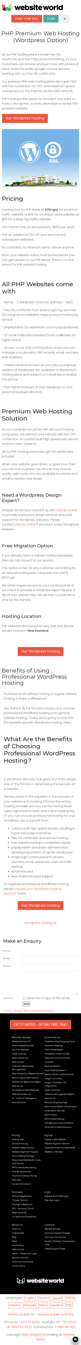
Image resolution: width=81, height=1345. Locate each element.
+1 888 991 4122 (65, 1327)
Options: (8, 998)
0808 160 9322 (21, 1327)
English (30, 1298)
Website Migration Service (57, 1143)
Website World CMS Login (57, 1196)
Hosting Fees (18, 1139)
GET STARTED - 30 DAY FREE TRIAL (40, 1024)
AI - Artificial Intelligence (24, 1098)
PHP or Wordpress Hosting (38, 1010)
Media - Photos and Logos (24, 1253)
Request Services (52, 1229)
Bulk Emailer (18, 1062)
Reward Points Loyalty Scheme (59, 1074)
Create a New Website (55, 1139)
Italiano (14, 1305)
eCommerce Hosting (54, 1119)
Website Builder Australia (55, 1314)
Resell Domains (19, 1212)
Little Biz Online (66, 510)
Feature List (17, 1086)
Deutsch (44, 1298)
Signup (48, 1135)
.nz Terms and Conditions (24, 1216)
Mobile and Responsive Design (26, 1081)
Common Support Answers (57, 1233)
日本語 (69, 1298)
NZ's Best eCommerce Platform (59, 1123)
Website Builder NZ (21, 1041)
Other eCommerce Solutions (58, 1127)
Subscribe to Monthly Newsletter (60, 1147)
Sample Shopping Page (56, 1102)
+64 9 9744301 (29, 1322)
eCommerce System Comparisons (61, 1106)
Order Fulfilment (52, 1090)
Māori (43, 1305)
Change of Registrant (22, 1204)
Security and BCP (20, 1257)
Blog (14, 1237)
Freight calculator (53, 1078)
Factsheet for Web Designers (25, 1090)
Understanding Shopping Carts (59, 1041)
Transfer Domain (20, 1200)
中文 (69, 1305)
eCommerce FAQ (20, 1058)
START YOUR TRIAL (26, 19)
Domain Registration (22, 1196)
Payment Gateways (54, 1045)
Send (26, 1003)
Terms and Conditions (22, 1261)
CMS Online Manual (21, 1094)
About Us (17, 1225)
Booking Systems (52, 1066)
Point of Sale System (54, 1049)
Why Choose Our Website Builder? (28, 1073)
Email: (6, 958)
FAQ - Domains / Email (23, 1208)
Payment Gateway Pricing (24, 1175)
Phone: (7, 966)
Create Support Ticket (55, 1248)
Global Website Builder (23, 1045)
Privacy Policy (18, 1266)
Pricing (17, 1010)
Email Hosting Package (23, 1156)
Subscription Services (54, 1110)
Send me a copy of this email (48, 998)
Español (56, 1305)
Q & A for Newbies (20, 1049)
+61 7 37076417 (65, 1322)
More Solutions (19, 1102)
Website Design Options (23, 1147)
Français (30, 1305)
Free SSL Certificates (21, 1171)
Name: (7, 950)
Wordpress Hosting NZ (40, 923)
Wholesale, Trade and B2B (57, 1053)
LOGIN (51, 19)
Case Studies (18, 1233)
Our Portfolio (18, 1245)
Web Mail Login (52, 1200)
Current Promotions (21, 1184)
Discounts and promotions (57, 1058)
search (64, 19)
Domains (17, 1192)
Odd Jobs (16, 1180)
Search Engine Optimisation (25, 1077)
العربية (58, 1298)
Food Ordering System (55, 1070)
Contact (49, 1225)
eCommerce (52, 1037)
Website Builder (21, 1037)
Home (8, 1010)
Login (47, 1192)
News (14, 1241)
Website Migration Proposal (25, 1151)
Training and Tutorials (55, 1237)
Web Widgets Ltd (34, 1334)
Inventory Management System (60, 1094)
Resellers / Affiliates (54, 1151)
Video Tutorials (19, 1053)
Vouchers (49, 1062)
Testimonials (18, 1249)
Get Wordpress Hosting (25, 118)
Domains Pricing (20, 1143)
